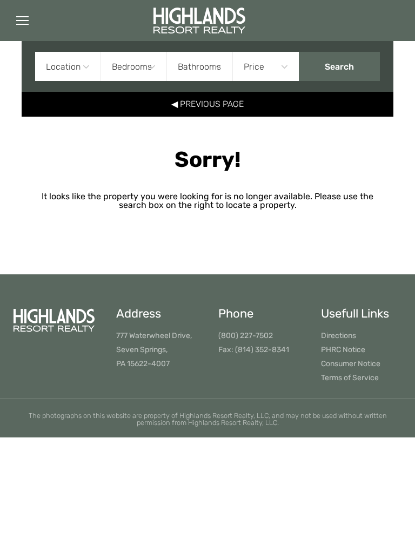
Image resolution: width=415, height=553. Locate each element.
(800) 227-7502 (245, 335)
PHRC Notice (343, 349)
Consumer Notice (350, 363)
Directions (338, 335)
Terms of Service (350, 377)
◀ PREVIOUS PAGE (207, 104)
